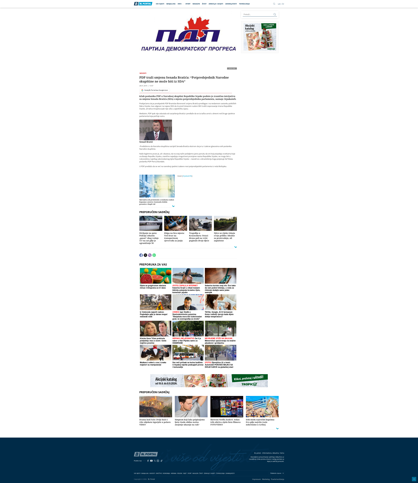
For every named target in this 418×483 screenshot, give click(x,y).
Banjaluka (170, 4)
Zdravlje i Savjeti (216, 4)
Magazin (196, 4)
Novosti (143, 73)
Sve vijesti (160, 4)
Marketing (266, 479)
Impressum (256, 479)
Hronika (173, 473)
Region (179, 473)
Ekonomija (166, 473)
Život (204, 4)
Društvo (159, 473)
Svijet (185, 473)
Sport (187, 4)
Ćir (283, 4)
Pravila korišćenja (277, 479)
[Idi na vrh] (414, 479)
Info (179, 4)
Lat (279, 4)
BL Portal (151, 479)
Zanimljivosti (231, 4)
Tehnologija (244, 4)
